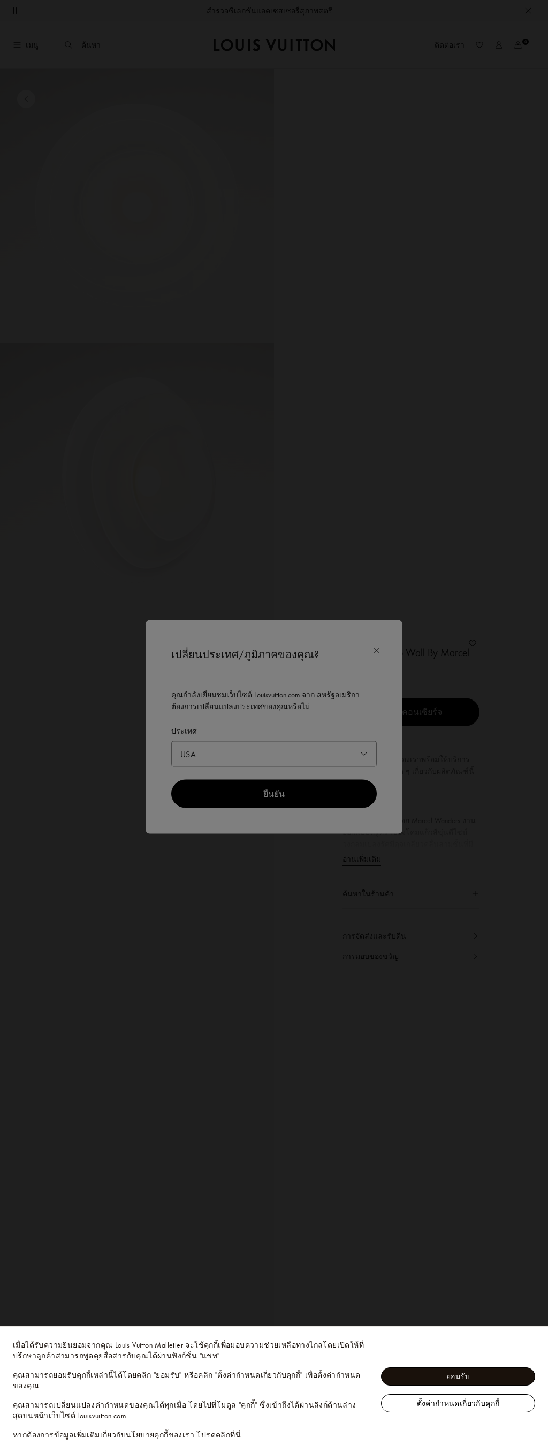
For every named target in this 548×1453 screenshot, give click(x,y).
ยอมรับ (458, 1376)
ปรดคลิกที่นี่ (221, 1435)
